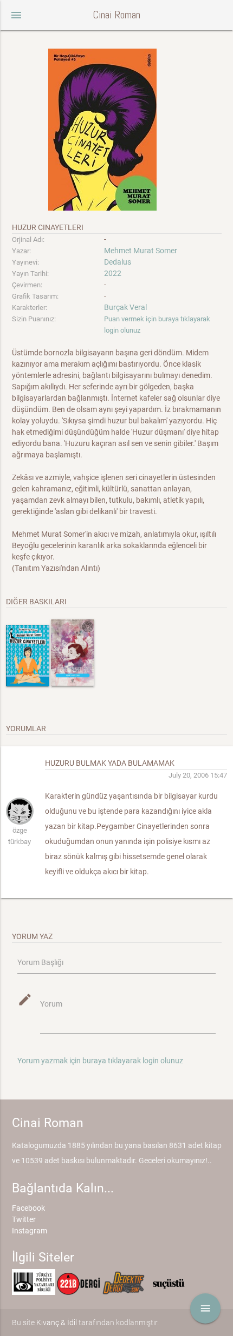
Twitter (24, 1219)
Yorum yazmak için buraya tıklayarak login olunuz (100, 1060)
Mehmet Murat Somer (140, 250)
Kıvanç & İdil (56, 1322)
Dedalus (117, 262)
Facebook (28, 1208)
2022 (112, 273)
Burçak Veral (125, 307)
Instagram (29, 1230)
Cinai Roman (116, 15)
